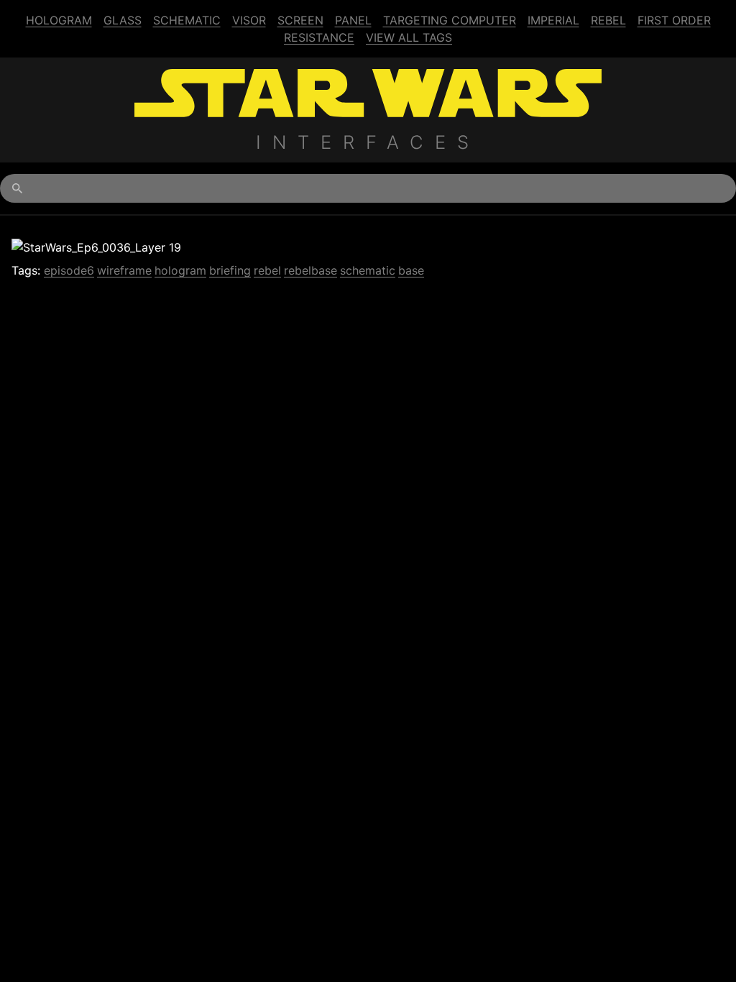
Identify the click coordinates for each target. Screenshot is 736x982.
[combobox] (368, 188)
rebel (267, 270)
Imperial (553, 20)
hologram (180, 270)
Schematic (187, 20)
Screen (300, 20)
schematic (367, 270)
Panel (353, 20)
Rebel (608, 20)
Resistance (319, 37)
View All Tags (409, 37)
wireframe (124, 270)
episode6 (69, 270)
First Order (674, 20)
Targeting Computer (449, 20)
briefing (230, 270)
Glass (123, 20)
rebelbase (310, 270)
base (411, 270)
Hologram (59, 20)
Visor (249, 20)
